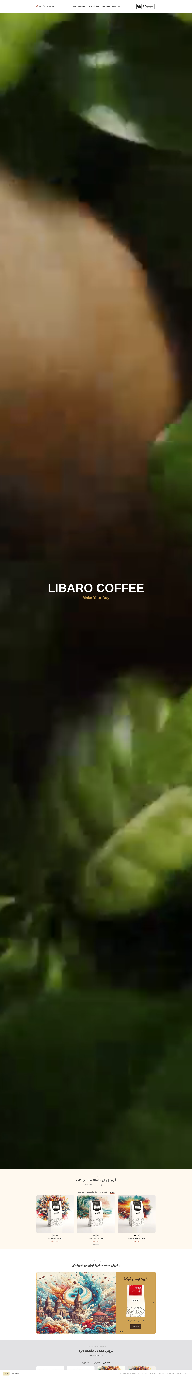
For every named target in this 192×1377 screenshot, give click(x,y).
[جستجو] (44, 6)
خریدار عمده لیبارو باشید (96, 1354)
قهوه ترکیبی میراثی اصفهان (137, 1238)
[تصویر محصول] (96, 1214)
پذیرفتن (6, 1374)
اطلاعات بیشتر (15, 1374)
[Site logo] (146, 6)
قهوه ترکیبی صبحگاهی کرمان (55, 1238)
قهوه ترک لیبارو (96, 1238)
